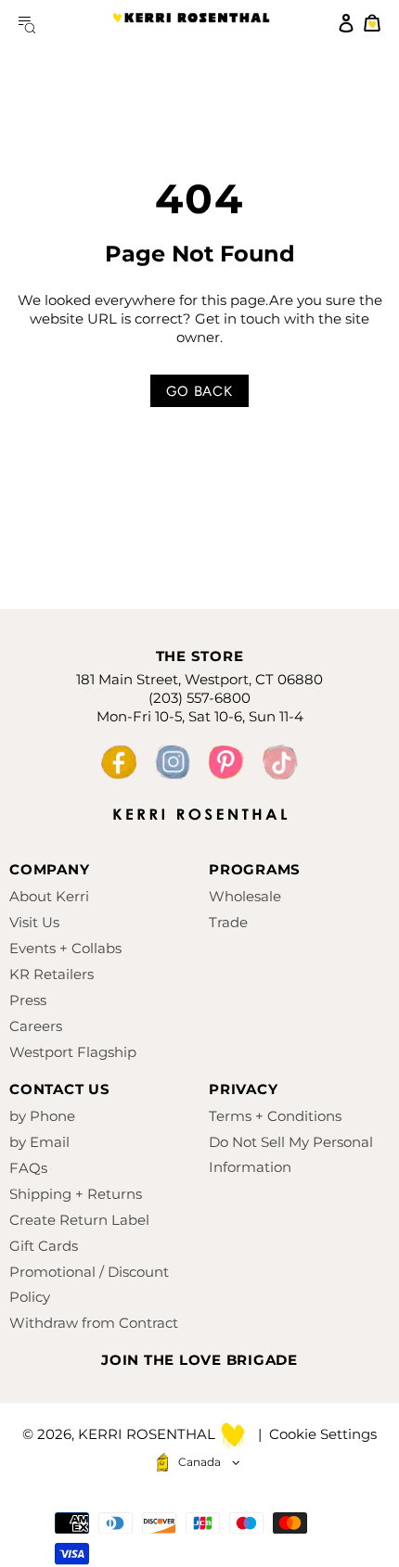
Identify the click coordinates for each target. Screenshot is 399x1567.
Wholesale (245, 896)
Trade (228, 922)
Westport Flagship (72, 1052)
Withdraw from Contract (93, 1322)
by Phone (42, 1116)
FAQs (28, 1168)
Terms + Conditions (275, 1116)
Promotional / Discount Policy (89, 1284)
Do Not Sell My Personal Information (291, 1154)
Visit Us (34, 922)
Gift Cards (43, 1246)
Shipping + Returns (75, 1194)
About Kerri (49, 896)
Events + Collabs (65, 948)
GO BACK (199, 391)
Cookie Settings (323, 1434)
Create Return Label (79, 1220)
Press (27, 1000)
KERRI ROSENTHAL (191, 23)
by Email (39, 1142)
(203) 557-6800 (199, 698)
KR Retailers (51, 974)
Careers (35, 1026)
